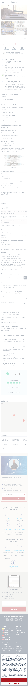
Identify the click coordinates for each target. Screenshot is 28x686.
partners (12, 658)
